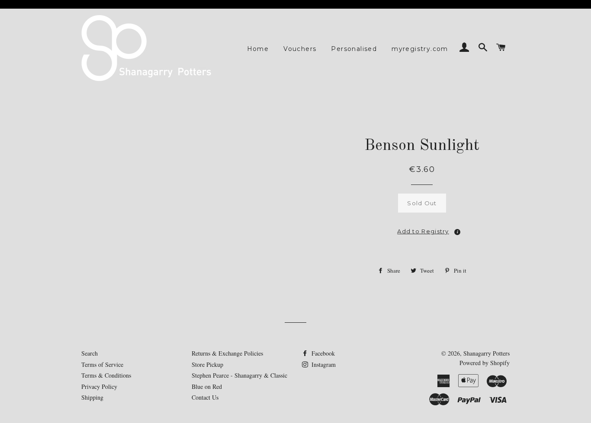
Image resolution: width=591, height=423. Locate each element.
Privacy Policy (99, 386)
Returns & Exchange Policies (227, 353)
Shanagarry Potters (486, 353)
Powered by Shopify (484, 363)
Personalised (354, 49)
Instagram (323, 364)
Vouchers (299, 49)
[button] (422, 228)
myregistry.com (420, 49)
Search (89, 353)
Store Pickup (207, 364)
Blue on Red (207, 386)
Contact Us (205, 397)
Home (258, 49)
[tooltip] (457, 232)
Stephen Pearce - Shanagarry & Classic (239, 375)
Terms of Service (102, 364)
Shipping (92, 397)
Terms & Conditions (106, 375)
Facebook (322, 353)
